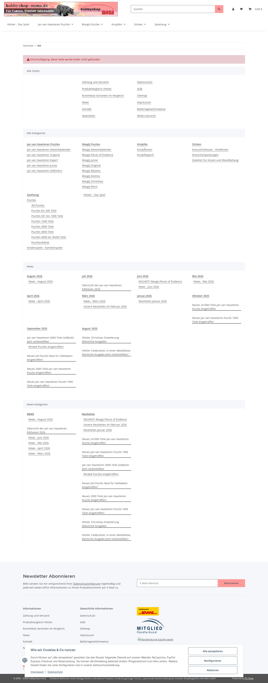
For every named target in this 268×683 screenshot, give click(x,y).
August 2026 (34, 276)
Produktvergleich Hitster (97, 88)
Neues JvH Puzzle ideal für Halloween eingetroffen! (50, 357)
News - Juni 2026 (149, 286)
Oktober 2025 (200, 296)
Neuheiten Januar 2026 (153, 301)
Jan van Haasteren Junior (42, 165)
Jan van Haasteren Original (43, 155)
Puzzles (31, 200)
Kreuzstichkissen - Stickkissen (210, 149)
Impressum (37, 671)
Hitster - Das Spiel (94, 194)
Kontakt (86, 109)
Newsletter (88, 115)
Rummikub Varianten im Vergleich (103, 95)
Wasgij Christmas (92, 181)
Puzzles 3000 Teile (42, 232)
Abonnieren (231, 583)
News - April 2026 (39, 301)
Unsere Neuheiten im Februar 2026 (105, 306)
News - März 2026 (94, 301)
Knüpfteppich (145, 155)
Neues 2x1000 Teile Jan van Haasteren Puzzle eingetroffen (215, 306)
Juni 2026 (142, 276)
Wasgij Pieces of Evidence (97, 155)
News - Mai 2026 (204, 281)
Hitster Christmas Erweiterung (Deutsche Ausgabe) (100, 339)
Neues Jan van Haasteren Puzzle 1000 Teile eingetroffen (215, 319)
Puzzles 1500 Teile (42, 221)
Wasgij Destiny (91, 176)
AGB (139, 88)
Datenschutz (55, 671)
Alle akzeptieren (213, 651)
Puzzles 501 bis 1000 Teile (47, 216)
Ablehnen (213, 670)
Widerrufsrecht (146, 115)
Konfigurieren (212, 660)
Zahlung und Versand (95, 82)
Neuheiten (88, 414)
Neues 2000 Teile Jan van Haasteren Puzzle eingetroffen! (49, 370)
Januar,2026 (144, 296)
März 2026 (88, 296)
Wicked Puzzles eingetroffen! (46, 346)
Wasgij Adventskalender (96, 149)
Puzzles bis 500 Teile (44, 210)
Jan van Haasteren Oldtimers (44, 170)
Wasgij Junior (90, 160)
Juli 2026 (87, 276)
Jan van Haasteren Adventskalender (49, 149)
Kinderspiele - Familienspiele (45, 247)
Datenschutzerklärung (86, 583)
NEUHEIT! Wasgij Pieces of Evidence (160, 281)
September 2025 (37, 328)
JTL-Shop (249, 678)
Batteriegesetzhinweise (151, 109)
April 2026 (33, 296)
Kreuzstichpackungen (205, 155)
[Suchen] (219, 9)
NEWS (30, 414)
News (85, 102)
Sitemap (142, 95)
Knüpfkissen (144, 149)
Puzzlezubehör (40, 242)
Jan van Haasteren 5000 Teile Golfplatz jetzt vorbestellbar (50, 339)
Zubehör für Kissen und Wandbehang (215, 160)
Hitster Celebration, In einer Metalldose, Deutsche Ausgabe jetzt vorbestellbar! (106, 352)
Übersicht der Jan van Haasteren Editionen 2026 (102, 287)
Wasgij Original (91, 165)
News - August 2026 (40, 281)
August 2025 (89, 328)
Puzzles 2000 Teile (42, 226)
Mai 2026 (197, 276)
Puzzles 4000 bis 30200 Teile (48, 237)
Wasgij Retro (89, 186)
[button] (233, 9)
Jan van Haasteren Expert (42, 160)
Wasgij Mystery (91, 170)
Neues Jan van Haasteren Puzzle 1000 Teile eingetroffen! (50, 383)
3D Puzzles (37, 205)
